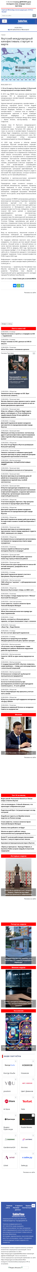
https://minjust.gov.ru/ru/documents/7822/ (13, 1259)
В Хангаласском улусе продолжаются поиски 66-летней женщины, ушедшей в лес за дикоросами (18, 566)
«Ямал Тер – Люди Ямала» (10, 627)
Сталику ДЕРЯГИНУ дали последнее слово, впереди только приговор (18, 4)
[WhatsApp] (18, 285)
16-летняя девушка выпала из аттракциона (17, 470)
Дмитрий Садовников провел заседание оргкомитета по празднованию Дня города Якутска (17, 425)
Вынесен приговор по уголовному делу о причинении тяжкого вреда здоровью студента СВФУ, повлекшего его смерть (18, 531)
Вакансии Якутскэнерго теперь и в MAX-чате (17, 590)
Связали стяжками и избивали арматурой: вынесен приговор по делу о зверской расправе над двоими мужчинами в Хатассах (18, 454)
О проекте (19, 1206)
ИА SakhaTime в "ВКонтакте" (19, 30)
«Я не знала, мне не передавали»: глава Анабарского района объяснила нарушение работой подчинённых (17, 648)
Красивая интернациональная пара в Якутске (17, 843)
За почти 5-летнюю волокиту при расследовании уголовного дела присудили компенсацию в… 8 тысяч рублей (17, 684)
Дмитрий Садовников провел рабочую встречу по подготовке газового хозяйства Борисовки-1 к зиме (18, 521)
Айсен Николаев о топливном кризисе (15, 349)
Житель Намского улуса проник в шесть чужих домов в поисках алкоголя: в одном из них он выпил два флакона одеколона (18, 403)
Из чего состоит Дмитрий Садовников (15, 633)
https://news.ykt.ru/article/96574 (24, 279)
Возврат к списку (7, 324)
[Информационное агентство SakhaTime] (21, 21)
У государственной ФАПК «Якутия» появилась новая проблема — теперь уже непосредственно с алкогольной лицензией (18, 666)
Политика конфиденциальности (12, 1224)
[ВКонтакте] (14, 285)
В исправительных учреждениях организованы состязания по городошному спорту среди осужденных (18, 541)
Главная (9, 1206)
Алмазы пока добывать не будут (13, 828)
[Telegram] (22, 285)
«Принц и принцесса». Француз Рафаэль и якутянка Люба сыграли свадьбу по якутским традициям (17, 849)
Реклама (16, 1208)
